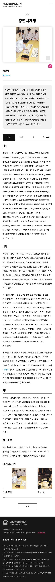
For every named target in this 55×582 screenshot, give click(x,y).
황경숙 (5, 75)
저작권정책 (41, 533)
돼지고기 (6, 369)
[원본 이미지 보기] (48, 58)
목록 (27, 506)
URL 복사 (50, 66)
